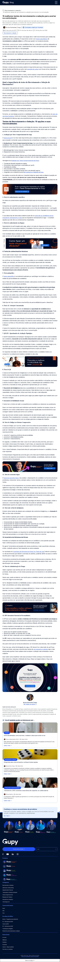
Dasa (3, 908)
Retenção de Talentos (7, 897)
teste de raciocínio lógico (11, 478)
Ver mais (6, 816)
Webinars (4, 939)
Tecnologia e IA (6, 901)
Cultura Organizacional (7, 894)
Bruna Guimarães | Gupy (13, 28)
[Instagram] (17, 854)
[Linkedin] (13, 854)
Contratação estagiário (7, 928)
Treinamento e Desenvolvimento (9, 892)
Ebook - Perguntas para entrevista (10, 919)
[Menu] (56, 2)
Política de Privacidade (25, 956)
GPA (3, 910)
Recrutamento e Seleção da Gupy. (33, 172)
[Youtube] (7, 854)
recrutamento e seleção (40, 649)
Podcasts (4, 944)
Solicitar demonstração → (19, 849)
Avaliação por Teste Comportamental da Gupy (25, 160)
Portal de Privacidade (35, 956)
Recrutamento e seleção (13, 10)
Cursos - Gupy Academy (8, 947)
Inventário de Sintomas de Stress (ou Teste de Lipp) (28, 551)
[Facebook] (2, 854)
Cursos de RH (5, 923)
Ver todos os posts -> (30, 704)
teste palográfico (9, 276)
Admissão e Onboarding (8, 887)
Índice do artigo (29, 960)
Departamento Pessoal (7, 890)
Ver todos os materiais (7, 949)
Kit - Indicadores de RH (7, 921)
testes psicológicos (41, 39)
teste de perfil (8, 138)
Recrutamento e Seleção (8, 885)
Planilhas (4, 942)
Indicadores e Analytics (7, 899)
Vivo (3, 913)
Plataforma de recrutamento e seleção (11, 931)
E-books (4, 937)
